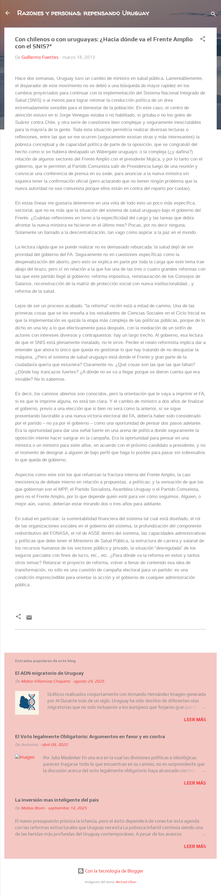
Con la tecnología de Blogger (113, 871)
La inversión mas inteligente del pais (57, 800)
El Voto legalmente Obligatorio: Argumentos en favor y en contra (90, 736)
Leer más (195, 719)
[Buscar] (213, 14)
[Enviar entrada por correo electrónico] (29, 619)
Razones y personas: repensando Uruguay (83, 12)
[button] (202, 40)
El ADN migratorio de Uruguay (49, 673)
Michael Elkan (126, 882)
